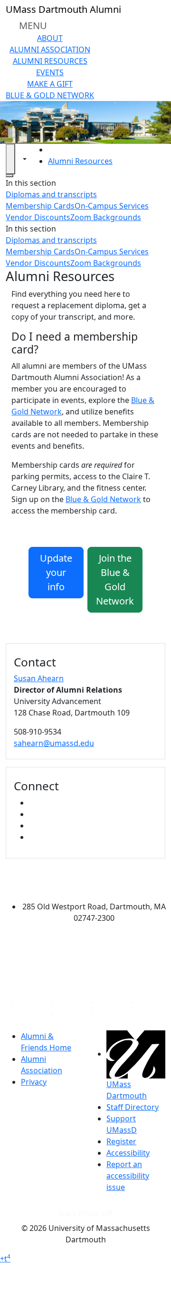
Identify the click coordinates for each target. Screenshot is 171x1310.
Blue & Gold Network (50, 95)
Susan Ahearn (39, 678)
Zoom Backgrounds (105, 217)
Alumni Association (50, 49)
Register (121, 1141)
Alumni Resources (50, 61)
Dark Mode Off (86, 1213)
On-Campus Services (112, 206)
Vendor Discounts (38, 217)
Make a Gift (50, 84)
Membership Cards (40, 206)
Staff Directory (132, 1107)
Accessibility (128, 1153)
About (50, 38)
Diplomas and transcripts (51, 194)
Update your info (56, 572)
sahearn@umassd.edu (54, 743)
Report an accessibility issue (127, 1175)
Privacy (34, 1082)
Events (50, 72)
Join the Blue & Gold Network (115, 579)
